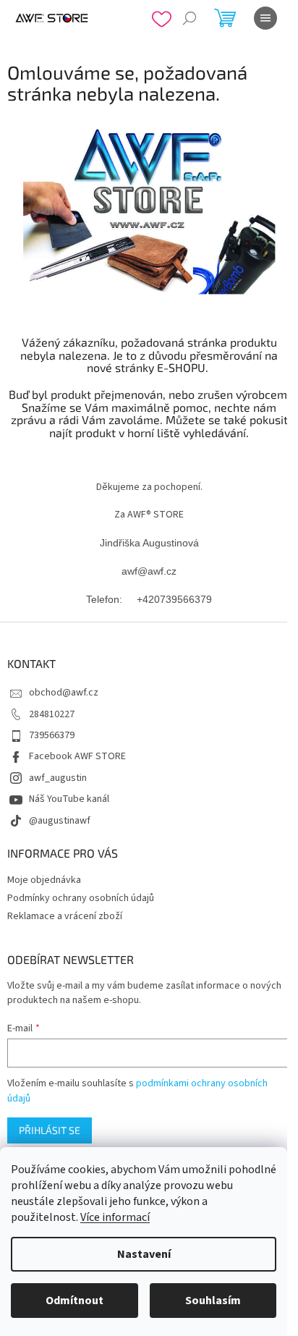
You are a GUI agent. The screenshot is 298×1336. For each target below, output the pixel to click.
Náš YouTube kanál (69, 799)
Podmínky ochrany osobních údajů (80, 898)
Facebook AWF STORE (77, 756)
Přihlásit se (49, 1130)
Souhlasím (213, 1300)
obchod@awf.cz (63, 692)
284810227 (51, 714)
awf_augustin (58, 778)
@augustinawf (59, 820)
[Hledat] (189, 18)
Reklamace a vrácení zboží (64, 916)
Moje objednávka (44, 880)
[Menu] (265, 18)
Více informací (115, 1217)
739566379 (51, 735)
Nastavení (144, 1254)
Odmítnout (74, 1300)
